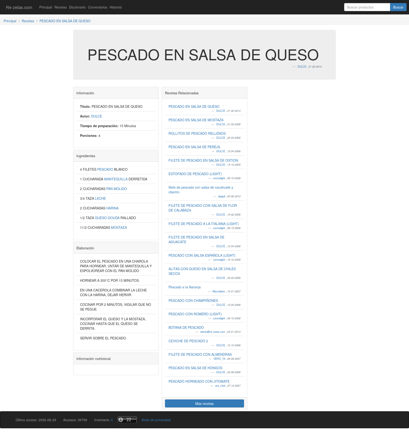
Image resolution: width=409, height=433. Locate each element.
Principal (45, 7)
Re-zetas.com (19, 7)
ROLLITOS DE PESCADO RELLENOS (197, 133)
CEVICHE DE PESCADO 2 (188, 340)
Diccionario (77, 7)
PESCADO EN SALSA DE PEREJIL (195, 146)
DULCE (221, 111)
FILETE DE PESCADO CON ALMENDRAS (200, 354)
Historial (116, 7)
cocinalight (219, 178)
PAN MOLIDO (116, 188)
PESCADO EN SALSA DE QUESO (194, 106)
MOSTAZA (119, 227)
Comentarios (97, 7)
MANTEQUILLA (116, 179)
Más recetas (204, 403)
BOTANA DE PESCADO (186, 327)
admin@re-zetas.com (213, 331)
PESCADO (105, 169)
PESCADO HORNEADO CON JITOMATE (199, 381)
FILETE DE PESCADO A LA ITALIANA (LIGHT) (204, 223)
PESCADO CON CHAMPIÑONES (193, 300)
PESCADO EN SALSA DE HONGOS (195, 367)
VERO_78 (219, 358)
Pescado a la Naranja (185, 287)
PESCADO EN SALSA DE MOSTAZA (196, 119)
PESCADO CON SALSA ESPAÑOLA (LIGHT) (202, 255)
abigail (222, 196)
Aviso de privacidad (156, 419)
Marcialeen (219, 291)
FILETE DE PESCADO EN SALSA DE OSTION (203, 160)
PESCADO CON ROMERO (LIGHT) (195, 314)
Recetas (60, 7)
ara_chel (220, 385)
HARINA (112, 208)
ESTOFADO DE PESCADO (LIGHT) (195, 173)
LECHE (100, 198)
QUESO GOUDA (107, 217)
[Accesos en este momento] (127, 420)
